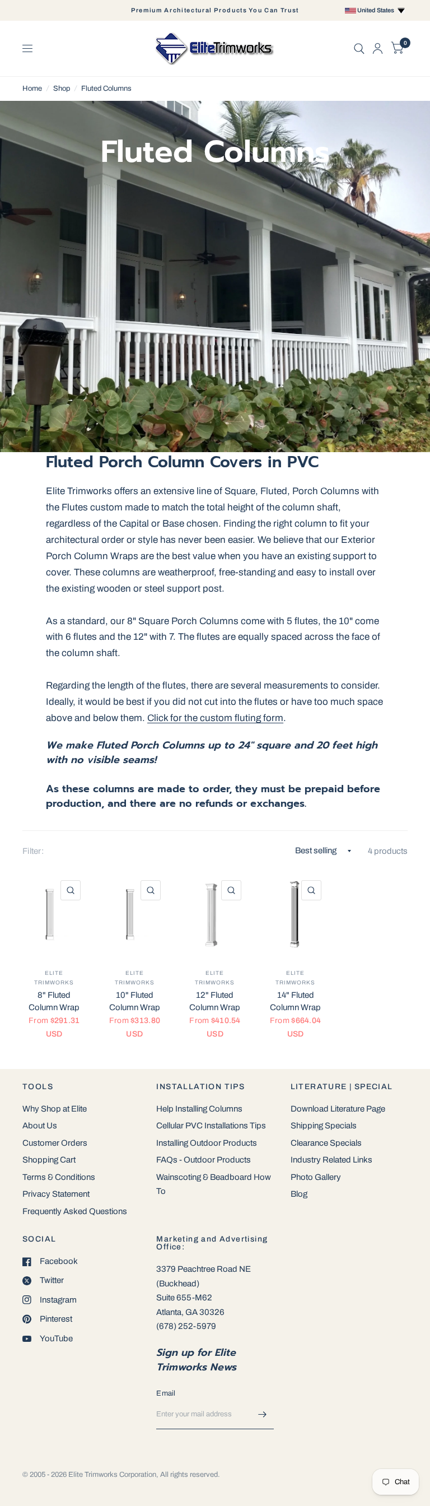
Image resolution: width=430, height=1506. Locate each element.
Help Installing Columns (199, 1108)
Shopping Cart (49, 1159)
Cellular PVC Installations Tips (211, 1125)
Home (32, 88)
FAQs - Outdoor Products (203, 1159)
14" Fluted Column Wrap (295, 1001)
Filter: (33, 851)
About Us (39, 1125)
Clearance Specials (326, 1142)
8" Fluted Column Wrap (54, 1001)
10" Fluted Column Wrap (134, 1001)
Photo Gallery (316, 1177)
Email (165, 1393)
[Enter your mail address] (262, 1414)
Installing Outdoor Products (206, 1142)
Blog (299, 1193)
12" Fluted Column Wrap (214, 1001)
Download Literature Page (338, 1108)
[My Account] (377, 48)
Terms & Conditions (58, 1177)
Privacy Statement (56, 1193)
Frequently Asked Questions (74, 1211)
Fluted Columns (106, 88)
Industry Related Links (331, 1159)
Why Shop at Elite (54, 1108)
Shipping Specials (324, 1125)
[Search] (359, 48)
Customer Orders (54, 1142)
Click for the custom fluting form (215, 718)
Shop (61, 88)
